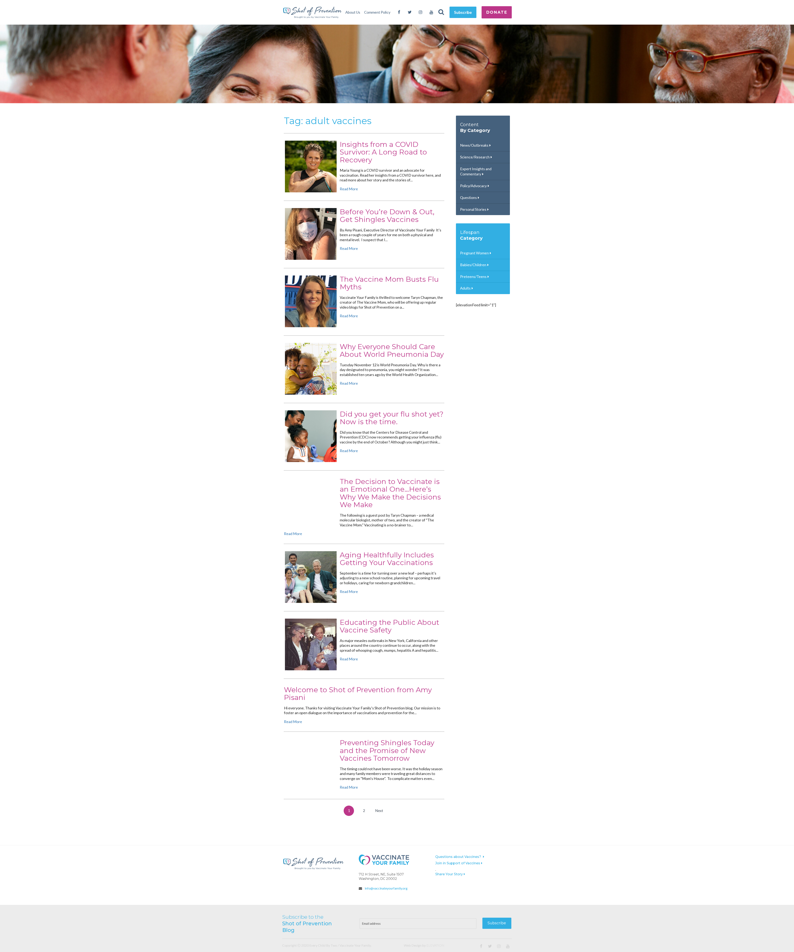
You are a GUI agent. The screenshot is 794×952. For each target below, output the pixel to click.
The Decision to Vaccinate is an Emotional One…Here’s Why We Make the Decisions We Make (390, 493)
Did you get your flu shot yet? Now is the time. (392, 418)
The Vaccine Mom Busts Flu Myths (389, 283)
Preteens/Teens (473, 276)
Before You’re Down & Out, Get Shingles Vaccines (387, 215)
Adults (465, 288)
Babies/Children (473, 264)
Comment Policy (377, 12)
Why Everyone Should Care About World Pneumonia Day (392, 350)
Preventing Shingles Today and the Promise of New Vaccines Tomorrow (387, 750)
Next (379, 810)
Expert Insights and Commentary (475, 171)
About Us (352, 12)
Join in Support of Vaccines (457, 863)
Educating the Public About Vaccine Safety (389, 626)
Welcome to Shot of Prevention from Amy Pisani (358, 693)
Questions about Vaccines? (458, 857)
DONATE (496, 12)
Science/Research (475, 157)
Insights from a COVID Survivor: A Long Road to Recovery (383, 152)
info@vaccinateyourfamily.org (386, 888)
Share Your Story (449, 874)
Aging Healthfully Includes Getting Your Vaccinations (387, 559)
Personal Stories (473, 209)
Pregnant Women (474, 253)
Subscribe (463, 12)
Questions (468, 197)
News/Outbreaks (474, 145)
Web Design (412, 945)
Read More (349, 189)
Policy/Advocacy (473, 185)
